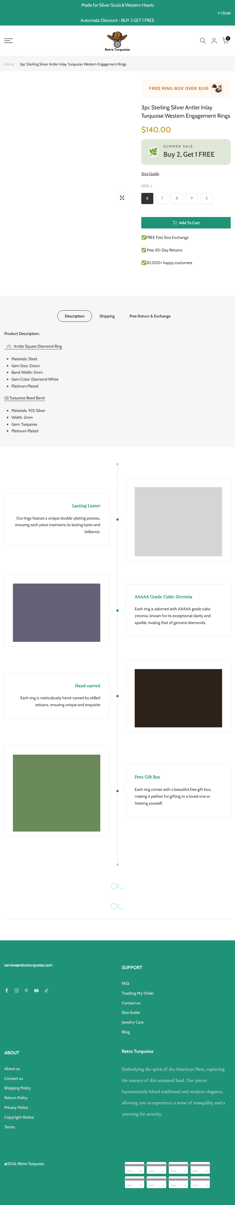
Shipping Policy (17, 1087)
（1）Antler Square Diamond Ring (33, 346)
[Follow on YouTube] (36, 990)
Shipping (107, 316)
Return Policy (16, 1097)
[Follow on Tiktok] (46, 990)
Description (75, 316)
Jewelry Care (133, 1022)
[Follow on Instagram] (17, 990)
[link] (39, 40)
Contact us (131, 1003)
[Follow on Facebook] (6, 990)
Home (9, 64)
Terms (9, 1127)
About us (12, 1068)
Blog (126, 1031)
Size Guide (150, 173)
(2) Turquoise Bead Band (24, 397)
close (12, 13)
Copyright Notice (19, 1117)
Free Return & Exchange (150, 316)
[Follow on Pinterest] (26, 990)
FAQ (125, 983)
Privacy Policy (16, 1107)
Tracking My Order (138, 993)
